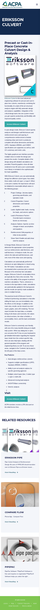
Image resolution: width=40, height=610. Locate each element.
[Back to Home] (12, 6)
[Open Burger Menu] (37, 4)
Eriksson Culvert (10, 98)
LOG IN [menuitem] (5, 603)
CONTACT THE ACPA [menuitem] (24, 603)
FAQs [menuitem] (12, 603)
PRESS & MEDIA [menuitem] (26, 606)
